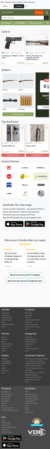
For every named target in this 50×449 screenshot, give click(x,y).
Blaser (3, 342)
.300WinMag (6, 363)
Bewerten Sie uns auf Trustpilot (25, 275)
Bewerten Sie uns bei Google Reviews (25, 281)
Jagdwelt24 (5, 313)
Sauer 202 (28, 315)
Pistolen (28, 346)
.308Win (4, 359)
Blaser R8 (28, 313)
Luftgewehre (29, 344)
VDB (3, 322)
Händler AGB (6, 423)
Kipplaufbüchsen (30, 339)
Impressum (5, 430)
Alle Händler (5, 399)
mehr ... (4, 327)
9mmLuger (5, 370)
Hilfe (26, 392)
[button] (46, 12)
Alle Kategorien (6, 394)
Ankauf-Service (30, 401)
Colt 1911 (28, 322)
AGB (3, 420)
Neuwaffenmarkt (7, 408)
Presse (27, 410)
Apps (27, 408)
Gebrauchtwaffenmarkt (9, 410)
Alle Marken (5, 392)
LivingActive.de (6, 317)
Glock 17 (28, 317)
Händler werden (30, 394)
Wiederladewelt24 (7, 324)
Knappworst (5, 315)
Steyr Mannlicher (7, 344)
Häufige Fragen (6, 432)
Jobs (26, 405)
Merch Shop (29, 412)
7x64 (3, 366)
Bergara (4, 348)
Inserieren (39, 12)
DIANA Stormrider (31, 324)
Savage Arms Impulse (32, 327)
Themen (4, 403)
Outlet (3, 405)
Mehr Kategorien (18, 114)
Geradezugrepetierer (32, 348)
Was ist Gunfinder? (31, 396)
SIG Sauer (4, 339)
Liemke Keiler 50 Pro (32, 320)
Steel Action (5, 346)
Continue (19, 6)
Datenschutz (5, 425)
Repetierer (28, 337)
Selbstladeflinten (31, 342)
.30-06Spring (6, 361)
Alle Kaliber (5, 401)
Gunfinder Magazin (31, 403)
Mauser (4, 337)
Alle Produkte (6, 396)
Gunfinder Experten (32, 399)
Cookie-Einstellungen (8, 427)
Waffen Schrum (6, 320)
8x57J (3, 368)
